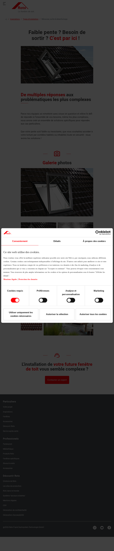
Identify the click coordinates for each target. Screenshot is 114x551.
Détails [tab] (57, 241)
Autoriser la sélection (57, 314)
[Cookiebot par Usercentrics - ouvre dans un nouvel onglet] (98, 232)
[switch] (43, 300)
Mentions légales (10, 279)
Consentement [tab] (19, 241)
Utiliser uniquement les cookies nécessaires (21, 314)
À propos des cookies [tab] (94, 241)
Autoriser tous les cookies (93, 314)
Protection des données (28, 279)
